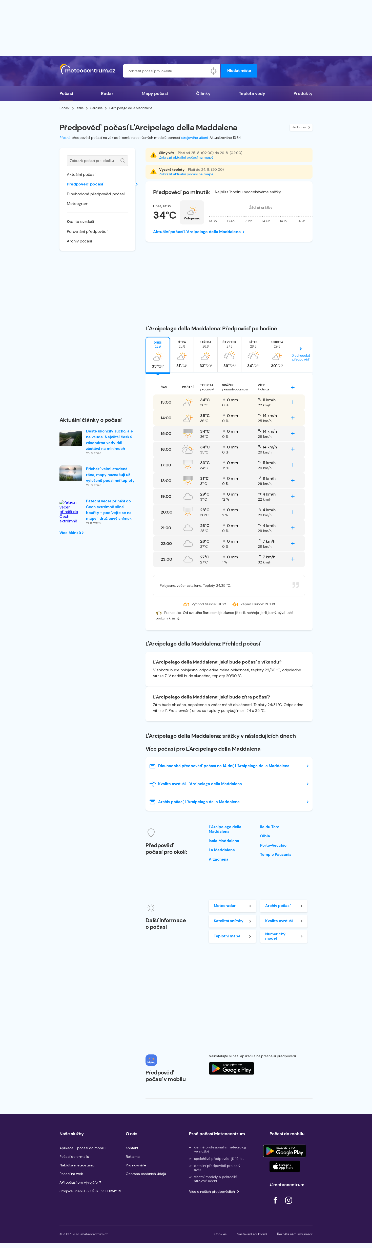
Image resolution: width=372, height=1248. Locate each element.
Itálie (80, 108)
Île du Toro (269, 826)
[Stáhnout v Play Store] (285, 1151)
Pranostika (172, 612)
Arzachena (219, 859)
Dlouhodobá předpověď (301, 357)
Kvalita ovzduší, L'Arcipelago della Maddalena (200, 783)
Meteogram (77, 203)
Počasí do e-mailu (74, 1156)
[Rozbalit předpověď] (292, 387)
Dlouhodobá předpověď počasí (96, 194)
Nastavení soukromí (252, 1234)
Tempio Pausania (276, 854)
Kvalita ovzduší (80, 221)
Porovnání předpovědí (87, 231)
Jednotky (299, 127)
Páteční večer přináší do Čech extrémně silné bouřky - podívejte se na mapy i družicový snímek (109, 510)
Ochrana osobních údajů (146, 1173)
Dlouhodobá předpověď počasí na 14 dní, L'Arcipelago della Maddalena (224, 765)
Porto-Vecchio (273, 845)
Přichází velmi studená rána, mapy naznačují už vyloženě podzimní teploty (110, 474)
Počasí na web (71, 1173)
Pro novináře (136, 1165)
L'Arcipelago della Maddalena (225, 829)
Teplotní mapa (227, 936)
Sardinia (96, 108)
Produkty (303, 93)
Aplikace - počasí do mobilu (82, 1148)
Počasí (66, 93)
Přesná (65, 137)
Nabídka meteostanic (77, 1165)
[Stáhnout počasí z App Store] (231, 1068)
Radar (107, 93)
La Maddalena (222, 850)
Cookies (220, 1234)
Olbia (265, 836)
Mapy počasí (155, 93)
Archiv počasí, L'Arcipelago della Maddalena (199, 801)
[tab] (158, 354)
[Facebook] (276, 1205)
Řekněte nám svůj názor (295, 1234)
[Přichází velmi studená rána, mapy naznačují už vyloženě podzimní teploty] (70, 473)
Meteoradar (225, 905)
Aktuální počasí (81, 174)
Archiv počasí (79, 241)
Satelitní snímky (228, 920)
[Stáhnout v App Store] (285, 1166)
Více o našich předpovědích (212, 1191)
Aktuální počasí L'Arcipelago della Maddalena (197, 231)
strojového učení (194, 137)
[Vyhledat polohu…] (213, 71)
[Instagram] (288, 1205)
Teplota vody (252, 93)
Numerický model (275, 936)
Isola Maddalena (224, 840)
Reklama (133, 1156)
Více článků (70, 532)
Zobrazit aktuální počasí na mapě (186, 157)
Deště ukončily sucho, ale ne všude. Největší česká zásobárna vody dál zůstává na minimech (109, 440)
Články (203, 93)
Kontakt (132, 1148)
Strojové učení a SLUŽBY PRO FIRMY (88, 1191)
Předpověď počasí (85, 184)
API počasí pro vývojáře (78, 1182)
